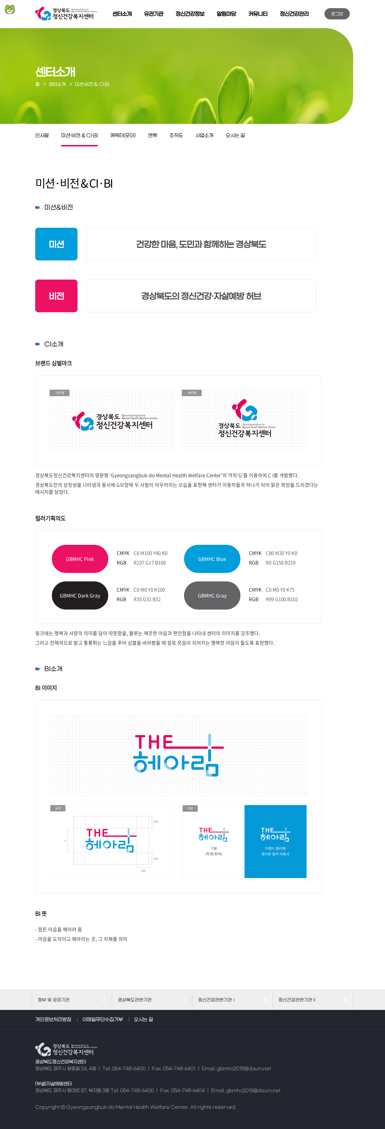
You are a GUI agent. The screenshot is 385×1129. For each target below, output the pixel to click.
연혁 (152, 136)
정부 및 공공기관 (54, 1000)
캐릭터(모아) (123, 136)
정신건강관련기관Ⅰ (217, 1000)
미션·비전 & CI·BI (79, 136)
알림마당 (226, 14)
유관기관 (153, 14)
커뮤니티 (257, 14)
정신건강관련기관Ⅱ (297, 1000)
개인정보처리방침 (53, 1020)
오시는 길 (235, 136)
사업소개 (204, 136)
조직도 (176, 136)
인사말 (42, 136)
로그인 (337, 14)
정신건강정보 (190, 14)
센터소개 (122, 14)
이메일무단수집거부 (102, 1020)
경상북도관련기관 (135, 1000)
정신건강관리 (294, 14)
